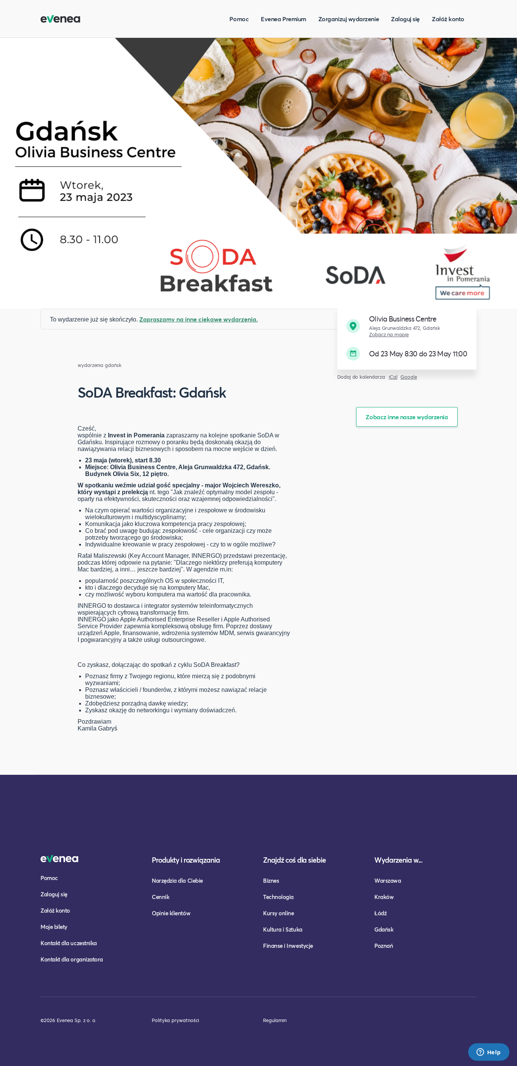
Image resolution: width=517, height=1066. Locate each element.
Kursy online (278, 913)
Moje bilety (53, 926)
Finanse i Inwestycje (288, 945)
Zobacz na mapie (389, 334)
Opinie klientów (171, 913)
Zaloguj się (405, 19)
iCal (393, 377)
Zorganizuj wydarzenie (348, 19)
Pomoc (239, 19)
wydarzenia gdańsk (99, 365)
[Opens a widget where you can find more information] (488, 1052)
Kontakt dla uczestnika (68, 943)
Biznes (271, 880)
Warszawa (387, 880)
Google (408, 377)
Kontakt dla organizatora (71, 959)
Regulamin (275, 1020)
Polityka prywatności (175, 1020)
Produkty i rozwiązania (186, 860)
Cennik (160, 897)
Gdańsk (383, 929)
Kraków (384, 897)
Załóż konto (448, 19)
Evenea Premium (283, 19)
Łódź (380, 913)
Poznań (383, 945)
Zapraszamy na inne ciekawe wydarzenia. (198, 319)
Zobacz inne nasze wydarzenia (407, 417)
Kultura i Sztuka (282, 929)
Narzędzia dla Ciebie (177, 880)
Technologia (278, 897)
